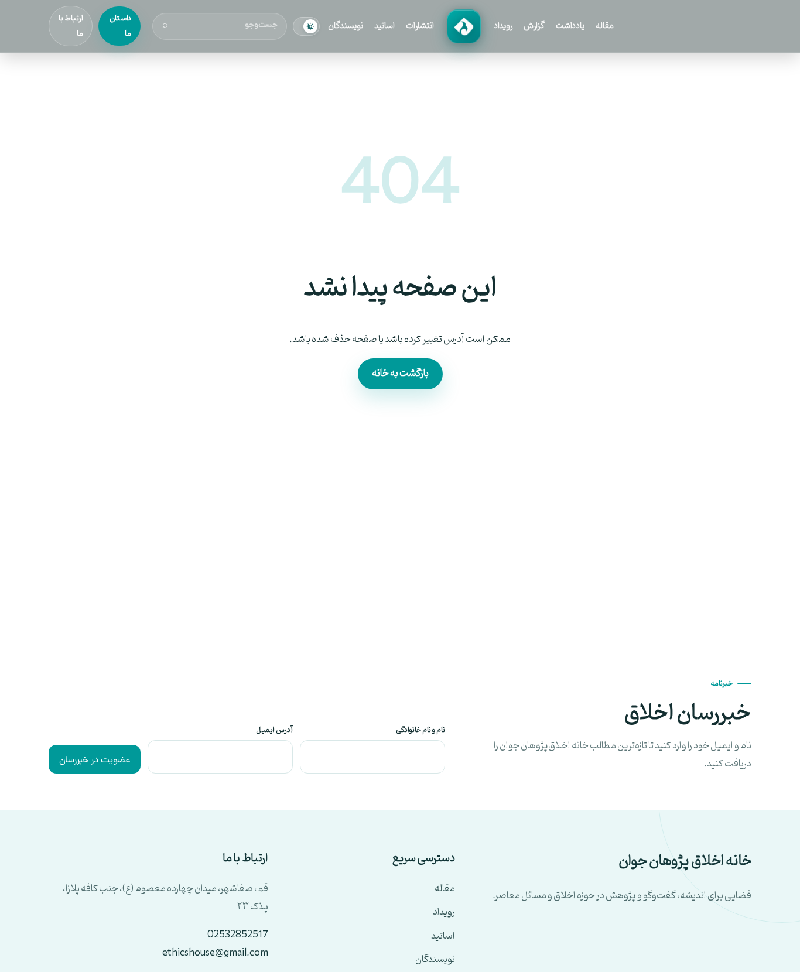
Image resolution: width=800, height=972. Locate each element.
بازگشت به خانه (400, 374)
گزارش (534, 26)
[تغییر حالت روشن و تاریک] (306, 26)
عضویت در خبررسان (94, 761)
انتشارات (420, 26)
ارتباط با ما (71, 26)
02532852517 (237, 935)
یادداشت (570, 26)
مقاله (605, 26)
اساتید (384, 26)
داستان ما (120, 26)
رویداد (503, 26)
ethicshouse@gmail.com (215, 953)
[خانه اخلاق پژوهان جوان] (464, 26)
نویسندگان (345, 26)
